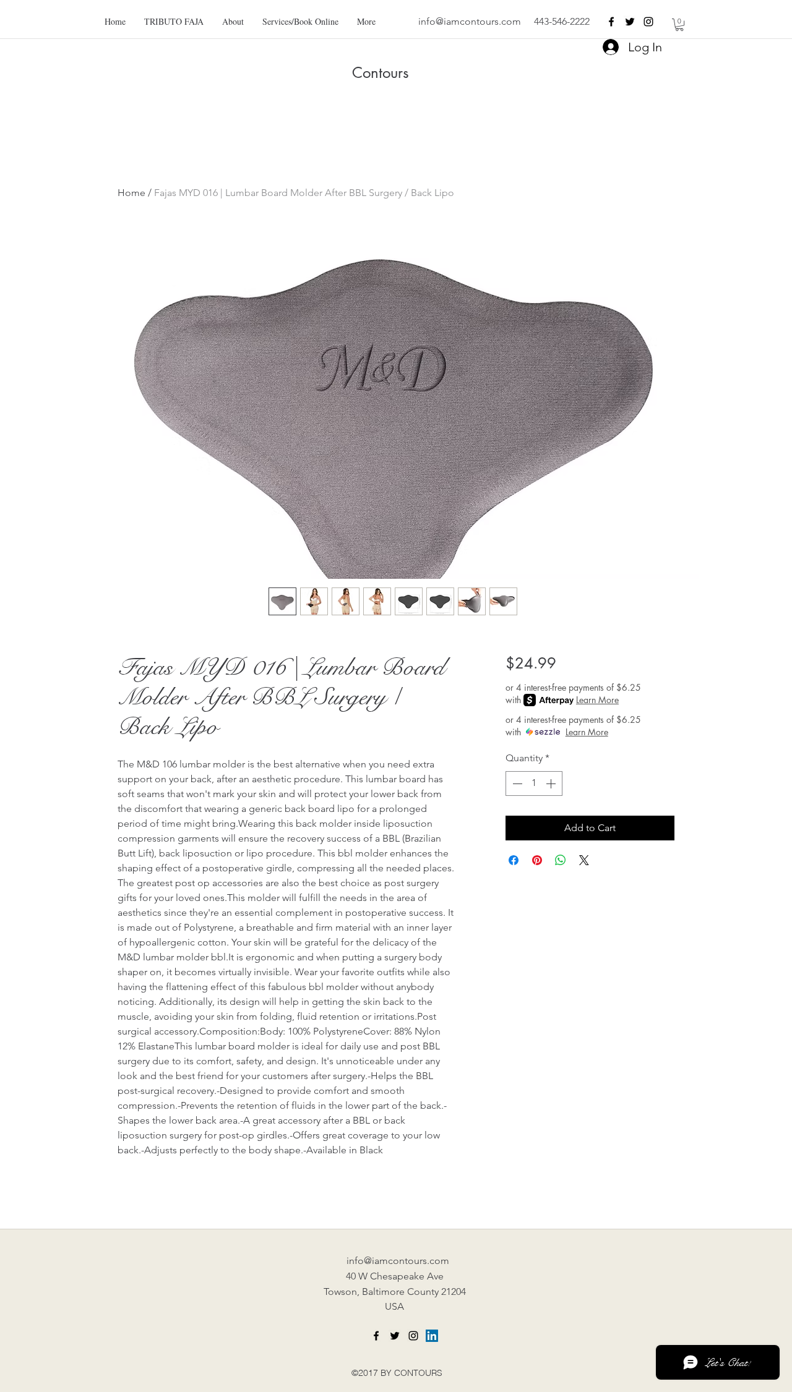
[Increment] (552, 783)
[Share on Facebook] (513, 860)
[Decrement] (516, 783)
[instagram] (648, 21)
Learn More (597, 700)
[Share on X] (584, 860)
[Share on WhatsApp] (560, 860)
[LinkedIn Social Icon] (432, 1336)
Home (131, 193)
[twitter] (630, 21)
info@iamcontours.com (469, 21)
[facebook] (611, 21)
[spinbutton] (534, 783)
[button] (679, 25)
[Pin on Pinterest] (537, 860)
